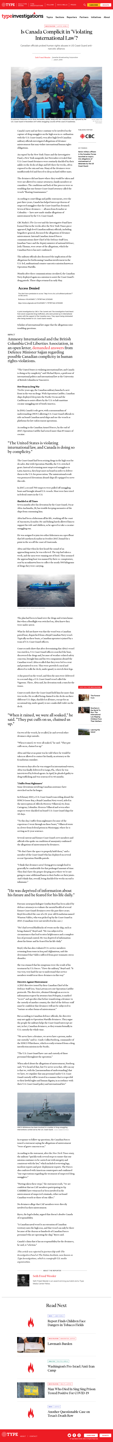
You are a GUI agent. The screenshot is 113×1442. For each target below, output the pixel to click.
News (50, 1316)
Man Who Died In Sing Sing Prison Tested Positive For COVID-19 (71, 1391)
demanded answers (48, 347)
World (65, 26)
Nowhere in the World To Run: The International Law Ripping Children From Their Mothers (96, 714)
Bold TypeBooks (22, 4)
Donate (106, 5)
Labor (56, 1316)
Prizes (73, 5)
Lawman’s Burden (60, 1344)
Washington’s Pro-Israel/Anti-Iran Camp (71, 1368)
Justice (59, 26)
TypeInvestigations (36, 4)
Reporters (72, 17)
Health (62, 1384)
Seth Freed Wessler (43, 57)
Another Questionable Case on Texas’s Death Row (69, 1414)
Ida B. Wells (62, 5)
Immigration (64, 1338)
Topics (49, 17)
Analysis (52, 1361)
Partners (84, 17)
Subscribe (93, 5)
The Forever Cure (95, 696)
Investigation (50, 26)
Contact (33, 1436)
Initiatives (96, 17)
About (107, 17)
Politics (60, 1361)
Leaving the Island (95, 730)
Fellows (50, 5)
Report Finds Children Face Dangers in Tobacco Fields (67, 1323)
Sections (60, 17)
